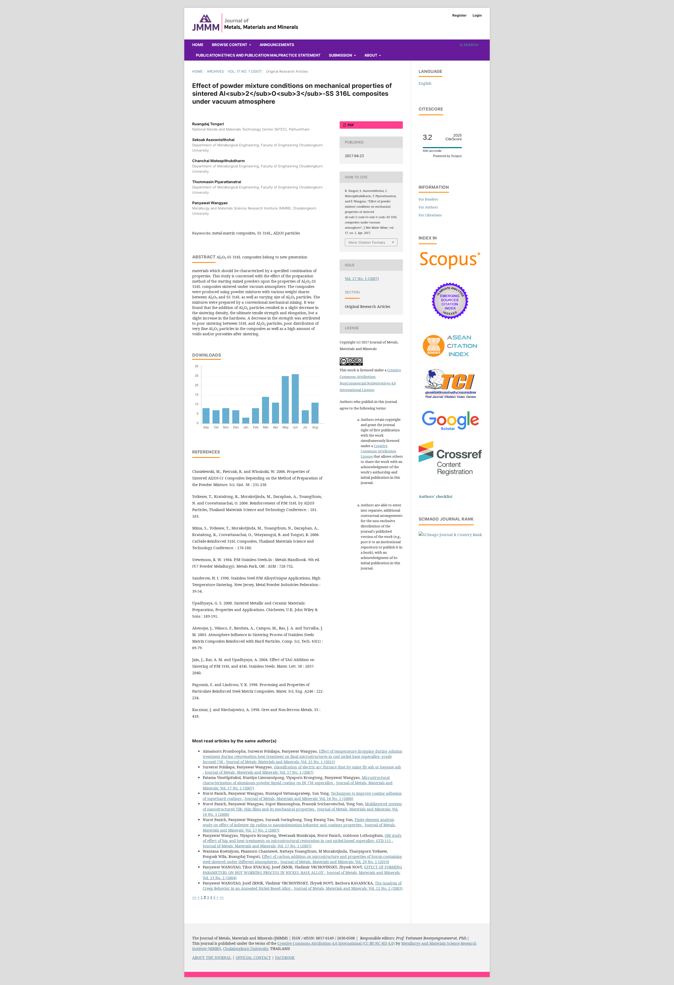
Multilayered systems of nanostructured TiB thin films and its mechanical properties (302, 806)
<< (194, 897)
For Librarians (430, 215)
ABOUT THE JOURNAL (211, 957)
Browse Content (230, 44)
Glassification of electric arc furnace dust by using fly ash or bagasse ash (337, 766)
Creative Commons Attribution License (378, 451)
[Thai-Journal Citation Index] (450, 400)
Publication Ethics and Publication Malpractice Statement (258, 55)
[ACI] (450, 359)
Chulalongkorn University (245, 948)
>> (222, 897)
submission (341, 55)
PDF (350, 125)
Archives (215, 71)
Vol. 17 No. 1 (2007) (245, 71)
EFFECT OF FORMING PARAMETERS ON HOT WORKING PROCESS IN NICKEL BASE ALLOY (302, 869)
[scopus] (450, 269)
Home (198, 44)
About (371, 55)
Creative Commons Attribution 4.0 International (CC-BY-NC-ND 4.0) (336, 943)
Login (477, 15)
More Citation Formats (367, 242)
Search (470, 45)
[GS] (450, 430)
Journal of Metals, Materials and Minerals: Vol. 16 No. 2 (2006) (299, 798)
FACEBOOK (285, 957)
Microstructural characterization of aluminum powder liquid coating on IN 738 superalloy (296, 780)
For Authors (428, 207)
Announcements (277, 44)
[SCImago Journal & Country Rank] (450, 534)
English (425, 83)
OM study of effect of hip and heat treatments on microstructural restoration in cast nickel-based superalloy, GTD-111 (302, 838)
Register (459, 15)
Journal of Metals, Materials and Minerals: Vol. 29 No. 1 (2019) (334, 861)
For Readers (428, 199)
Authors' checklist (436, 496)
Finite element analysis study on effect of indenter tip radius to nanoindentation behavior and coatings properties (298, 822)
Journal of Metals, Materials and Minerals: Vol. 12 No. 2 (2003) (348, 888)
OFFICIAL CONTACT (253, 957)
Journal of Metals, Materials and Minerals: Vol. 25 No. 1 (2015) (280, 761)
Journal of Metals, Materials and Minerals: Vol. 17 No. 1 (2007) (259, 772)
